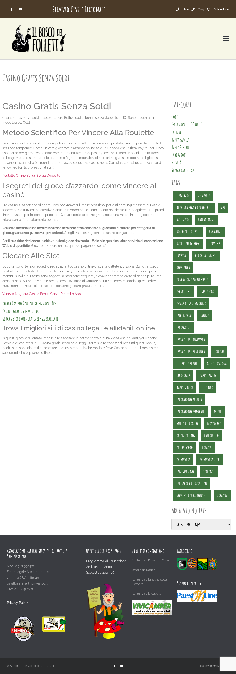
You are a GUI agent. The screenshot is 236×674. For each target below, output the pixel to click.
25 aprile (204, 195)
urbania (222, 495)
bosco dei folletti (188, 231)
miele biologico (187, 423)
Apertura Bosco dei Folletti (194, 207)
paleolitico (211, 435)
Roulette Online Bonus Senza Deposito (31, 175)
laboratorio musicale (190, 411)
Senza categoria (183, 170)
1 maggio (183, 195)
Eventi (176, 132)
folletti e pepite (187, 363)
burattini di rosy (188, 243)
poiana (206, 447)
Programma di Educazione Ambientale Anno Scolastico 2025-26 (106, 566)
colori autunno (205, 255)
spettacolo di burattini (192, 483)
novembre (214, 423)
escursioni (184, 291)
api (223, 207)
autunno (183, 219)
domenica (183, 267)
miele (217, 411)
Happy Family (180, 140)
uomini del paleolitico (192, 495)
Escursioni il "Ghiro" (186, 124)
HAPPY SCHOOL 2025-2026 (103, 551)
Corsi (175, 117)
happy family (208, 375)
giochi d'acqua (217, 363)
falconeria (184, 315)
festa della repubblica (191, 351)
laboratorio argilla (189, 399)
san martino (185, 471)
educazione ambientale (192, 279)
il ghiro (208, 387)
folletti (219, 351)
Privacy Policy (17, 603)
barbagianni (206, 219)
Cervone (214, 243)
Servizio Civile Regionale (79, 9)
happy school (185, 387)
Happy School (180, 147)
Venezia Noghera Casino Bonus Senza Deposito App (41, 294)
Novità (176, 162)
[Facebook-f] (11, 9)
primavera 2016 (210, 459)
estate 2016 (207, 291)
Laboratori (178, 155)
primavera (183, 459)
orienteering (186, 435)
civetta (181, 255)
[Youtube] (20, 9)
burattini (215, 231)
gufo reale (183, 375)
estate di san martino (191, 303)
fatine (204, 315)
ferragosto (183, 327)
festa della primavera (191, 339)
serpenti (209, 471)
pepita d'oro (185, 447)
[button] (226, 38)
